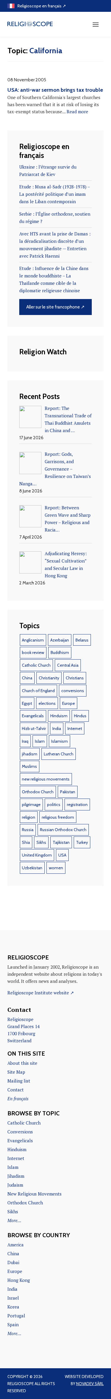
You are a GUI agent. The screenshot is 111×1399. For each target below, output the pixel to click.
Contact (15, 1090)
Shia (26, 842)
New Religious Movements (34, 1194)
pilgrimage (31, 804)
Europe (68, 703)
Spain (13, 1324)
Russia (27, 829)
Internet (74, 728)
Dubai (13, 1262)
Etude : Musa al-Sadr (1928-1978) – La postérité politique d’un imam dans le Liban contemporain (54, 194)
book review (33, 652)
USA (62, 855)
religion (28, 817)
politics (53, 804)
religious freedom (58, 817)
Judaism (15, 1185)
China (27, 678)
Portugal (16, 1316)
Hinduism (58, 715)
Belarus (82, 640)
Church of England (38, 690)
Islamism (59, 741)
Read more (77, 111)
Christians (75, 678)
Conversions (20, 1132)
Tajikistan (61, 842)
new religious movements (46, 779)
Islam (40, 741)
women (56, 867)
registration (77, 804)
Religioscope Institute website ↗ (40, 993)
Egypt (27, 703)
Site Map (16, 1072)
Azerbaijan (59, 640)
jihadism (29, 754)
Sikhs (41, 842)
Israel (13, 1298)
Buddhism (60, 652)
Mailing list (18, 1081)
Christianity (49, 678)
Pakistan (67, 791)
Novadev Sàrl (90, 1383)
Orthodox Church (38, 791)
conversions (72, 690)
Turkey (82, 842)
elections (47, 703)
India (56, 728)
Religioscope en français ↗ (41, 6)
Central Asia (67, 665)
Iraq (25, 741)
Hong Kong (18, 1280)
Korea (13, 1307)
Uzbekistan (32, 867)
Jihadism (15, 1176)
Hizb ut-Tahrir (34, 728)
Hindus (80, 715)
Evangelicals (33, 715)
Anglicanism (33, 640)
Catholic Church (36, 665)
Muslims (29, 766)
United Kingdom (37, 855)
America (15, 1245)
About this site (22, 1063)
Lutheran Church (58, 754)
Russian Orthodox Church (63, 829)
